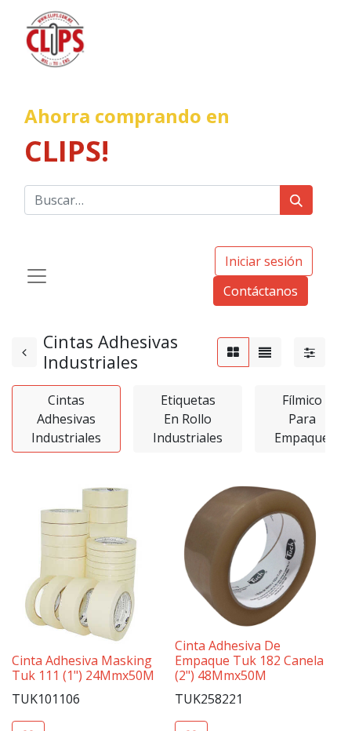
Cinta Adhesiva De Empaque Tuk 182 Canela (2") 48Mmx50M (249, 660)
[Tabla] (233, 352)
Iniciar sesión (264, 261)
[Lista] (264, 352)
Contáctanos (260, 291)
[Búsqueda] (296, 200)
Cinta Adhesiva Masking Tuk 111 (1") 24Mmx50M (83, 668)
